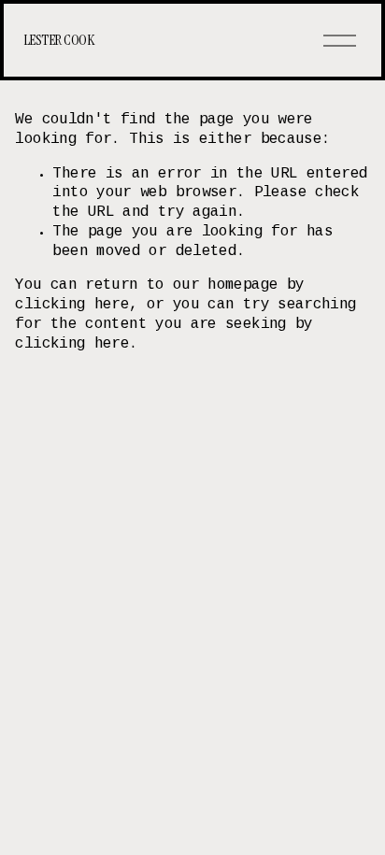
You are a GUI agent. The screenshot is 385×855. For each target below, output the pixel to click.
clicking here (72, 305)
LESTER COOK (58, 40)
